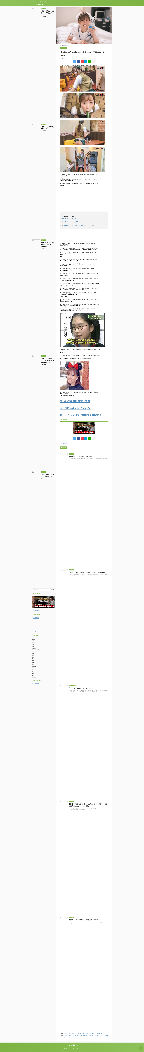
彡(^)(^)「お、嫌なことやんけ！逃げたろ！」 (81, 688)
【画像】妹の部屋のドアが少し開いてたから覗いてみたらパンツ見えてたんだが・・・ (86, 1033)
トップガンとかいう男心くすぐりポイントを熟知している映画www (87, 572)
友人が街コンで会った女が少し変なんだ (72, 222)
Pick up (38, 610)
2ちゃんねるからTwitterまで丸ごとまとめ (72, 1048)
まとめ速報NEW (39, 4)
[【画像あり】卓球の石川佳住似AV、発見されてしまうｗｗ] (85, 61)
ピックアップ (64, 443)
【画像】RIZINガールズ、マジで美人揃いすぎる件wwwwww (47, 360)
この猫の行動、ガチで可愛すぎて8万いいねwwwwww (47, 244)
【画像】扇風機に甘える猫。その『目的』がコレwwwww (47, 13)
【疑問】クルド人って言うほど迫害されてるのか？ (47, 476)
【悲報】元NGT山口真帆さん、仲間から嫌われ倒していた (84, 920)
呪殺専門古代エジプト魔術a (75, 408)
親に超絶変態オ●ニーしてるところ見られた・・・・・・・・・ (78, 225)
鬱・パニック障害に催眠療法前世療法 (80, 415)
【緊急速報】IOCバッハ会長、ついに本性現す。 (82, 456)
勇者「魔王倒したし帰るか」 (69, 218)
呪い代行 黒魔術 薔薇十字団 (75, 401)
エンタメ (38, 631)
